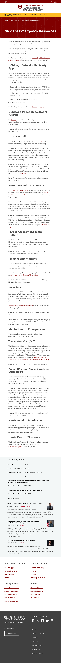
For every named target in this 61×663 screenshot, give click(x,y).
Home (6, 20)
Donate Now (35, 598)
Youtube (47, 620)
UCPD (13, 120)
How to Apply (9, 568)
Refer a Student (37, 653)
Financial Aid (9, 574)
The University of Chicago (13, 622)
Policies (33, 571)
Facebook (33, 620)
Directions (35, 641)
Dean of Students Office (30, 20)
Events (6, 578)
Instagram (52, 620)
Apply (34, 629)
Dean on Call (38, 141)
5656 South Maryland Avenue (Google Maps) (24, 275)
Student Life (15, 20)
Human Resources (11, 601)
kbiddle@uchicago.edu (15, 446)
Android (34, 107)
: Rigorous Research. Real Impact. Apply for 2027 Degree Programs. (25, 15)
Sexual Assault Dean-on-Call (20, 190)
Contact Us (12, 633)
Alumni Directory (36, 591)
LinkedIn (42, 620)
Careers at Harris (38, 633)
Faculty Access (9, 598)
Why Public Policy (10, 571)
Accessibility (36, 649)
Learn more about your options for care (20, 305)
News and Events (36, 588)
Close (55, 15)
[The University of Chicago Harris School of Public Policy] (30, 8)
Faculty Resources (11, 594)
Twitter (38, 620)
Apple (42, 107)
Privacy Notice (37, 645)
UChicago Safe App (21, 173)
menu (55, 2)
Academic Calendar (11, 591)
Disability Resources (37, 578)
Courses (33, 574)
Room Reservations (11, 588)
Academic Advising (37, 568)
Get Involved (35, 594)
